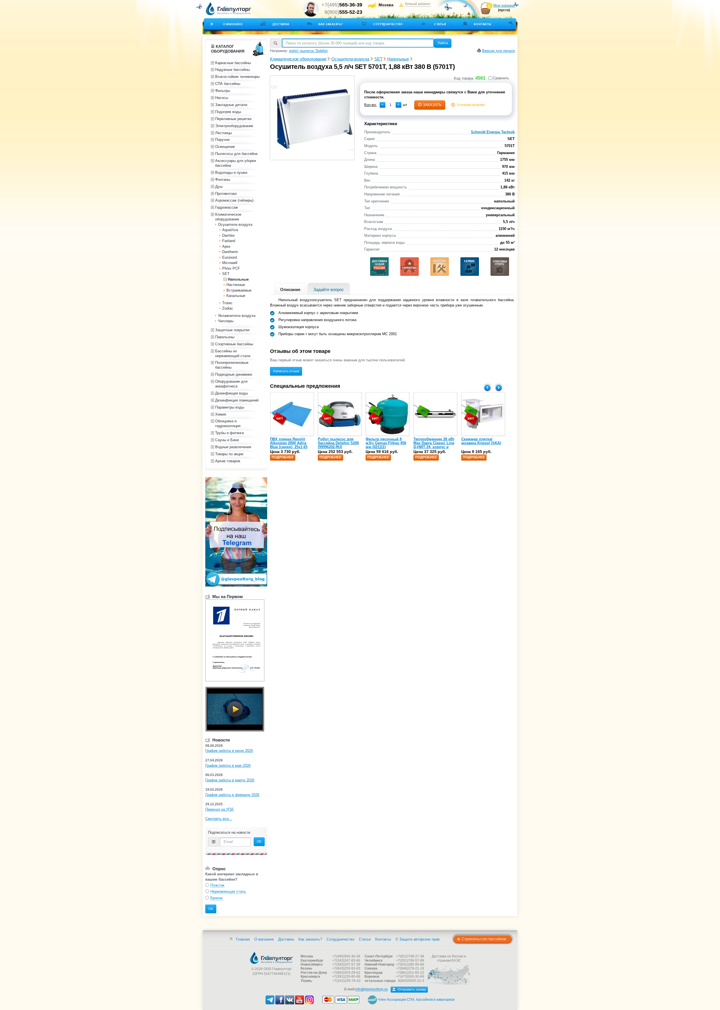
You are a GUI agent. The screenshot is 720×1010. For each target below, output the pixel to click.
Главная (243, 939)
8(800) (343, 12)
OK (259, 842)
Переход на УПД (219, 809)
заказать (432, 105)
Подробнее (283, 457)
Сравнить (501, 78)
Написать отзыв (286, 371)
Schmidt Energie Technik (493, 132)
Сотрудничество (388, 24)
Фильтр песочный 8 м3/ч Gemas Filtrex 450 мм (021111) (386, 443)
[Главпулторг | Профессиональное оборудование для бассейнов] (228, 8)
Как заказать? (330, 24)
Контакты (482, 24)
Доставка (281, 24)
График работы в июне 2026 (229, 751)
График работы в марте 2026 (229, 780)
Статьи (440, 24)
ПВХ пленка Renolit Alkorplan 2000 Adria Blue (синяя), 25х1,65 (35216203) (288, 445)
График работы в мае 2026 (228, 765)
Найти (443, 43)
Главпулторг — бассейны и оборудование (271, 958)
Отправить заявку (411, 989)
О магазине (233, 24)
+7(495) (341, 5)
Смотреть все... (218, 819)
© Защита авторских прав (417, 939)
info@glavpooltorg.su (371, 989)
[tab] (290, 289)
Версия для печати (498, 51)
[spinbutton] (390, 105)
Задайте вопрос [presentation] (328, 289)
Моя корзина (504, 5)
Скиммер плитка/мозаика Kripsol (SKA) (481, 441)
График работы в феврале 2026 (232, 795)
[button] (398, 105)
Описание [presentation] (290, 289)
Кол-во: (370, 105)
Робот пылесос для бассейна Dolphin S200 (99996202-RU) (338, 443)
